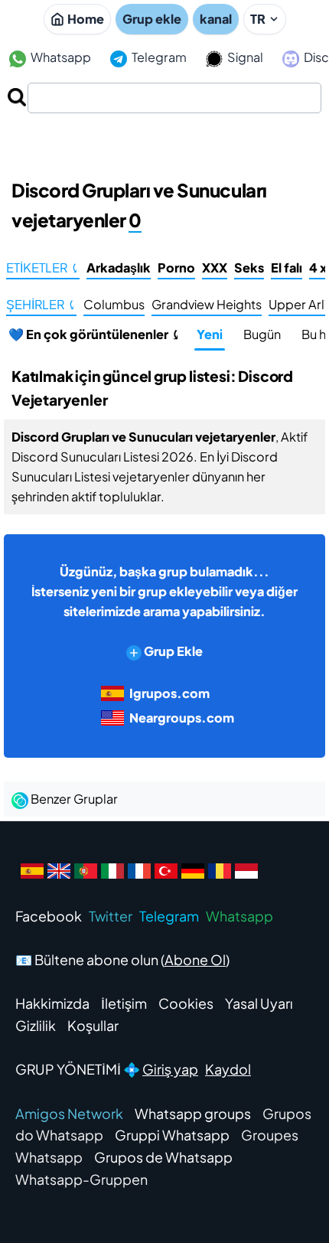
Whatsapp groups (193, 1113)
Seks (249, 267)
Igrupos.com (169, 693)
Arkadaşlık (118, 267)
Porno (176, 267)
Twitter (110, 916)
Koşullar (93, 1025)
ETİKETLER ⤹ (43, 267)
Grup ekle (151, 19)
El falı (286, 267)
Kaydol (228, 1069)
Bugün (262, 334)
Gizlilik (35, 1025)
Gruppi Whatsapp (172, 1134)
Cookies (185, 1003)
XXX (214, 267)
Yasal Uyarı (259, 1003)
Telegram (158, 57)
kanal (216, 19)
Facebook (48, 916)
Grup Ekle (172, 651)
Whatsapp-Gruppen (81, 1179)
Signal (244, 57)
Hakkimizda (52, 1003)
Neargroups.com (181, 718)
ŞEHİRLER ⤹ (41, 304)
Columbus (114, 304)
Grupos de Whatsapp (163, 1157)
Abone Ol (195, 959)
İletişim (124, 1003)
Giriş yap (170, 1069)
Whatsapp (59, 57)
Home (85, 19)
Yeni (210, 334)
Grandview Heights (206, 304)
